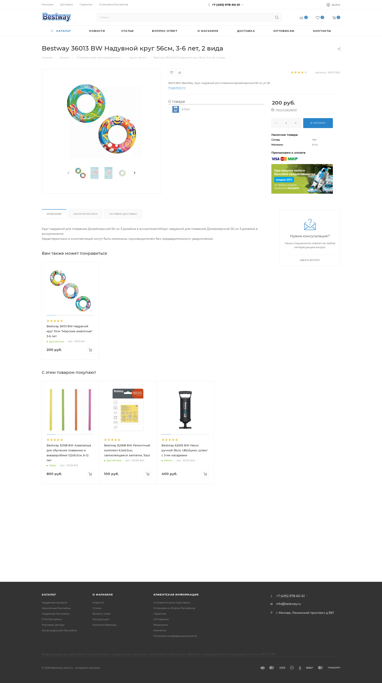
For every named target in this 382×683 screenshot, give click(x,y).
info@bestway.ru (288, 604)
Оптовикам (161, 619)
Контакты (159, 630)
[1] (292, 72)
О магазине (103, 594)
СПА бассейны (52, 619)
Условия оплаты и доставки (171, 602)
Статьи (97, 608)
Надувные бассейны (55, 613)
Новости (98, 602)
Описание (54, 214)
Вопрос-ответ (102, 613)
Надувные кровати (54, 602)
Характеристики (85, 214)
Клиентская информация (176, 594)
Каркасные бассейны (56, 608)
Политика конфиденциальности (175, 635)
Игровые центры (53, 624)
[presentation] (68, 173)
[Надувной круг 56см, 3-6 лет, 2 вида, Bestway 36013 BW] (101, 119)
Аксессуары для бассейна (59, 630)
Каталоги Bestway (104, 624)
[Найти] (277, 17)
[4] (302, 72)
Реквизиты (160, 624)
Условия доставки (123, 214)
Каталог (49, 594)
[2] (295, 72)
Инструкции (101, 619)
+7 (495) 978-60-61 (226, 5)
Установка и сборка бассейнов (174, 608)
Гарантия (159, 613)
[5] (305, 72)
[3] (298, 72)
